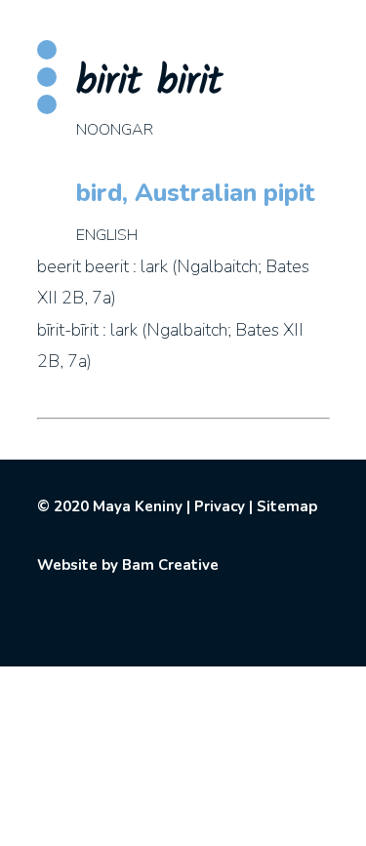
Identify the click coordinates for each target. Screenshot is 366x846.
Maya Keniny (138, 506)
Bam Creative (170, 565)
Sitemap (287, 506)
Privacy (219, 506)
